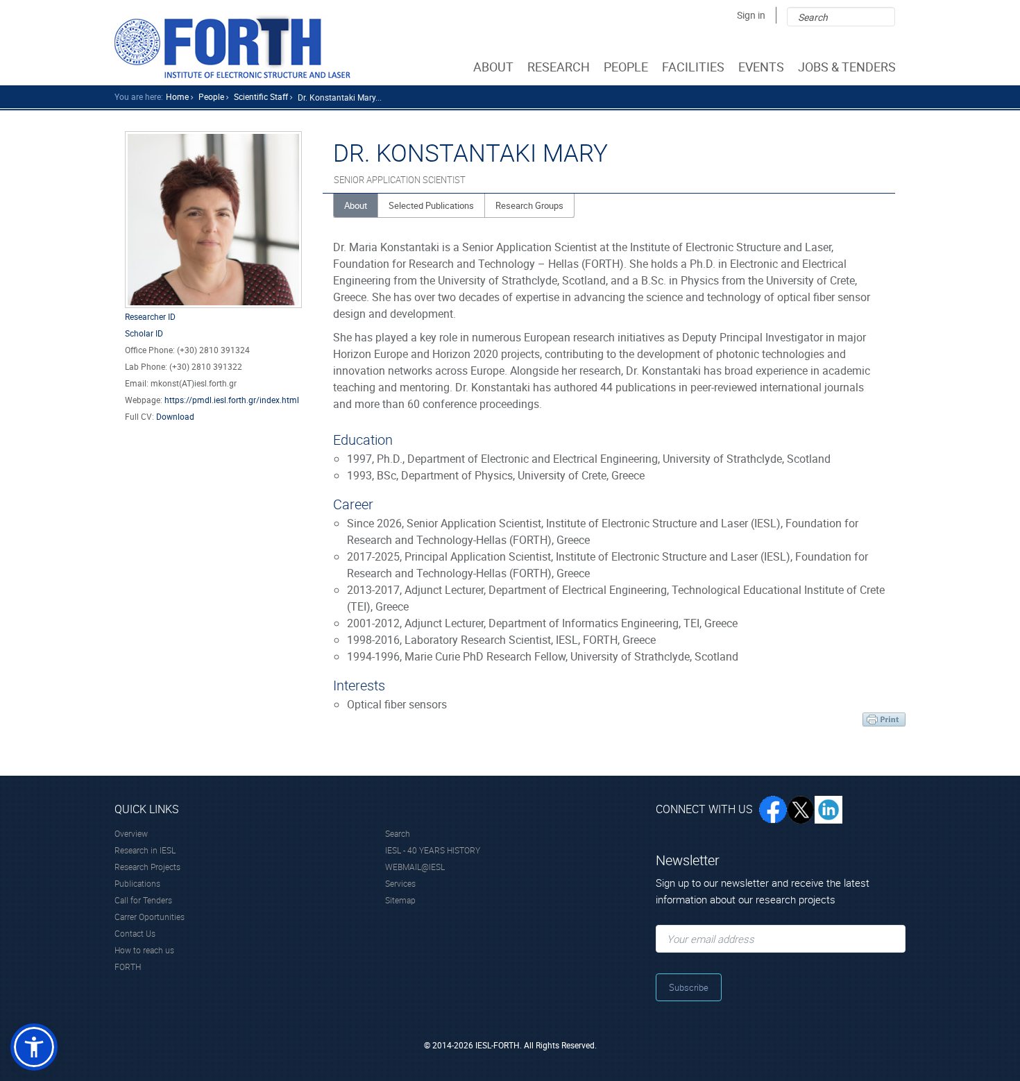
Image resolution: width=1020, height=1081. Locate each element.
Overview (131, 833)
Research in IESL (145, 850)
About (355, 205)
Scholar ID (144, 333)
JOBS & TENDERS (847, 66)
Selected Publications (431, 205)
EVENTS (761, 66)
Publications (137, 883)
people (211, 96)
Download (175, 416)
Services (400, 883)
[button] (34, 1047)
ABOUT (493, 66)
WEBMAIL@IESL (415, 866)
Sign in (751, 15)
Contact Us (134, 933)
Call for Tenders (143, 899)
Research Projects (147, 866)
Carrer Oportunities (149, 916)
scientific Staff (261, 96)
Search (397, 833)
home (177, 96)
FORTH (127, 966)
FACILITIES (693, 66)
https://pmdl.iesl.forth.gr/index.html (231, 399)
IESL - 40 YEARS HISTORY (432, 850)
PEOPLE (626, 66)
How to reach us (144, 949)
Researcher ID (150, 316)
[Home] (232, 46)
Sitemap (400, 899)
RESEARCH (558, 66)
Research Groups (529, 205)
